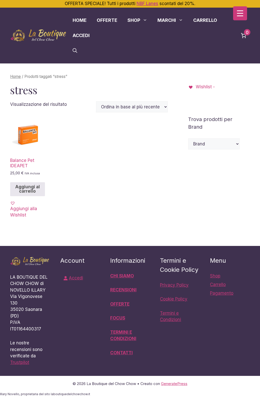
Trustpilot (19, 362)
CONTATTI (121, 352)
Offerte (107, 20)
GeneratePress (174, 383)
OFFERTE (119, 304)
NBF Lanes (147, 3)
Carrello (205, 20)
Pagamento (221, 293)
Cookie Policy (173, 299)
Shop (133, 20)
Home (80, 20)
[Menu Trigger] (240, 13)
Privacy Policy (174, 285)
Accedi (81, 35)
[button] (75, 50)
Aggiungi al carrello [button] (27, 189)
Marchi (166, 20)
